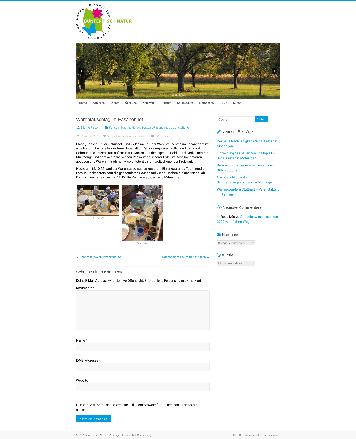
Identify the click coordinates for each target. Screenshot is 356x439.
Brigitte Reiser (89, 127)
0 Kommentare (162, 136)
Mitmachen (206, 103)
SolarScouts (185, 103)
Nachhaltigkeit (130, 127)
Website (82, 380)
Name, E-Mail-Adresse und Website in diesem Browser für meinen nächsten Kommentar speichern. (140, 407)
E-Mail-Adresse (88, 360)
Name (81, 340)
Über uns (131, 103)
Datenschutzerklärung (255, 435)
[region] (178, 71)
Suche (237, 103)
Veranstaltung (180, 127)
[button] (81, 71)
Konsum (114, 127)
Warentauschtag (137, 136)
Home (83, 103)
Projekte (166, 103)
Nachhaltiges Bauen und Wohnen (186, 257)
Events (115, 103)
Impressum (274, 435)
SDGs (223, 103)
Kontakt (237, 435)
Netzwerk (149, 103)
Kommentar (86, 288)
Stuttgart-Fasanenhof (155, 127)
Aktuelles (99, 103)
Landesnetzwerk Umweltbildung (98, 257)
